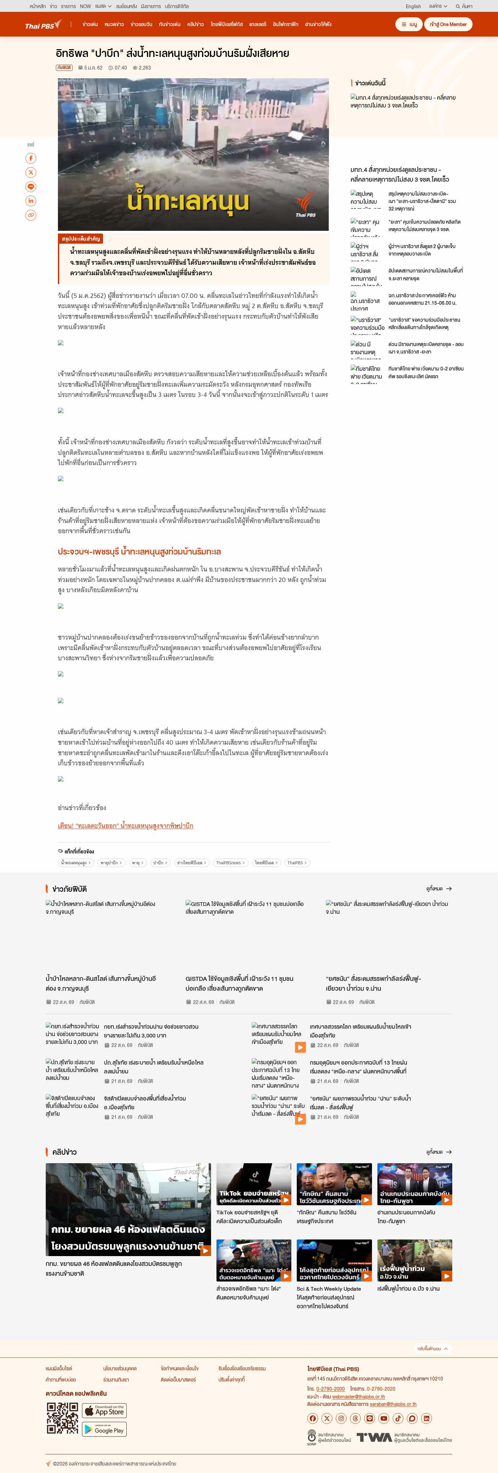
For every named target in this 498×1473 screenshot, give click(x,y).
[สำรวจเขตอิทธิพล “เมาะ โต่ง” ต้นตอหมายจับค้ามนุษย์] (253, 1260)
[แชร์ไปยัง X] (30, 172)
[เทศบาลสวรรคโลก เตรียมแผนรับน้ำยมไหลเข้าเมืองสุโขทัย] (279, 1037)
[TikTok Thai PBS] (398, 1418)
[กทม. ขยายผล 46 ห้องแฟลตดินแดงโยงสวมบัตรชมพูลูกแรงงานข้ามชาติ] (128, 1209)
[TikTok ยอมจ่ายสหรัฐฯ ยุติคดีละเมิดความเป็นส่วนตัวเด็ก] (253, 1184)
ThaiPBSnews (228, 863)
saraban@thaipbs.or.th (393, 1403)
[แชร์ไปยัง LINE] (30, 186)
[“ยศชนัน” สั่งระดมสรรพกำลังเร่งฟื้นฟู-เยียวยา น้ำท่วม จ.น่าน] (389, 935)
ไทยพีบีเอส (264, 863)
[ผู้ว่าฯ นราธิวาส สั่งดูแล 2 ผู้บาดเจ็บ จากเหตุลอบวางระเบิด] (368, 251)
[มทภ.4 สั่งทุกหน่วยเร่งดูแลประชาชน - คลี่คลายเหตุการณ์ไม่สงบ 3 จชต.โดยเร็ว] (412, 128)
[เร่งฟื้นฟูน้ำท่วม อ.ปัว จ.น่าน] (414, 1260)
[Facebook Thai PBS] (312, 1418)
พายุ (136, 863)
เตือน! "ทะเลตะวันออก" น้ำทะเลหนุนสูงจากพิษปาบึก (125, 825)
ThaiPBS (295, 863)
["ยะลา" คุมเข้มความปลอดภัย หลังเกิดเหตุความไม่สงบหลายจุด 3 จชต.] (368, 227)
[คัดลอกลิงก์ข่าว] (30, 214)
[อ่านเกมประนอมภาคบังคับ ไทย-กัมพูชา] (414, 1184)
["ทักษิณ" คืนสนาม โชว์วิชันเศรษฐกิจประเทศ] (334, 1184)
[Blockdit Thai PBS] (412, 1418)
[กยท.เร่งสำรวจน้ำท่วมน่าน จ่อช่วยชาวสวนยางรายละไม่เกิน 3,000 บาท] (73, 1037)
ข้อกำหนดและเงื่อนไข (180, 1368)
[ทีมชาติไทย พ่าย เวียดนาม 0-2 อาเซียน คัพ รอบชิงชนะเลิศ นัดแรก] (368, 374)
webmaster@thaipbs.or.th (358, 1396)
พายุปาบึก (109, 863)
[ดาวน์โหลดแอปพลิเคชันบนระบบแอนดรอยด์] (104, 1429)
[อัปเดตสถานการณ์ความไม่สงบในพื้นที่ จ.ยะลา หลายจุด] (368, 276)
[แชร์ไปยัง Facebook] (30, 158)
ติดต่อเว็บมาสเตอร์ (178, 1379)
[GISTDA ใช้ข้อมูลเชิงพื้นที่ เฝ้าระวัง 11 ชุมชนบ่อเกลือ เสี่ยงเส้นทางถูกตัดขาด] (249, 935)
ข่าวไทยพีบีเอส (189, 863)
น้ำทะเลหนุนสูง (74, 863)
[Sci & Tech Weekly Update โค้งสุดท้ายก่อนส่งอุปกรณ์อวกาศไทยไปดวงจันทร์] (334, 1260)
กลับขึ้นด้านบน (429, 1349)
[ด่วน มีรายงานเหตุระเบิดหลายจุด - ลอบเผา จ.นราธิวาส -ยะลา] (368, 349)
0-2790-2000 (330, 1388)
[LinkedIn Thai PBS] (426, 1418)
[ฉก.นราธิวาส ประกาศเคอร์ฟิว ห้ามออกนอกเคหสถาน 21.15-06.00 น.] (368, 300)
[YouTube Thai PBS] (383, 1418)
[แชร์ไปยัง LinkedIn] (30, 200)
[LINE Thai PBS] (369, 1418)
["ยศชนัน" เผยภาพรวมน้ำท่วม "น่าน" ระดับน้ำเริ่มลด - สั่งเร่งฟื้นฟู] (279, 1109)
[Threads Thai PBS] (355, 1418)
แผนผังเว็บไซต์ (59, 1368)
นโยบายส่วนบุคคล (120, 1368)
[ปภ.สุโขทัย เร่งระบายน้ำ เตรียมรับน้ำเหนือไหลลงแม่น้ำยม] (73, 1073)
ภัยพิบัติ (64, 67)
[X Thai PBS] (326, 1418)
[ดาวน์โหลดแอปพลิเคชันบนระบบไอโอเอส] (104, 1410)
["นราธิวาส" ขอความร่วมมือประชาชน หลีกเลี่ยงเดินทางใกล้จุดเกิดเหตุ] (368, 325)
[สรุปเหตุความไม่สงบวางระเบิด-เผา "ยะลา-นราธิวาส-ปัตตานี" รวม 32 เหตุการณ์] (368, 199)
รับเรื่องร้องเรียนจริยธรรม (242, 1368)
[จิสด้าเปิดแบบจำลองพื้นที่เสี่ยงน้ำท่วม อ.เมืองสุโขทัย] (73, 1109)
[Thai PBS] (44, 24)
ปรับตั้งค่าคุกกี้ (232, 1379)
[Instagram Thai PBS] (341, 1418)
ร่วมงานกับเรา (116, 1379)
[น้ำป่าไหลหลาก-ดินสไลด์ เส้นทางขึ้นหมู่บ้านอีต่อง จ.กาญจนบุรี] (109, 935)
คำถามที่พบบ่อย (61, 1379)
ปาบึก (158, 863)
